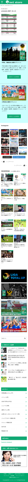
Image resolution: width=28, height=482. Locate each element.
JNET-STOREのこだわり (19, 473)
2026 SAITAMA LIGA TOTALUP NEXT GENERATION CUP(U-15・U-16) (17, 357)
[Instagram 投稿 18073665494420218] (23, 151)
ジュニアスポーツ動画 (8, 418)
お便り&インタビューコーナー (11, 414)
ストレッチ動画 (7, 422)
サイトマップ (6, 475)
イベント (5, 397)
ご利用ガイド (10, 473)
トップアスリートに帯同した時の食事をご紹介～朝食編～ (17, 363)
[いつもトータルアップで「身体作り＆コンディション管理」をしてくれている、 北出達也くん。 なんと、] (5, 142)
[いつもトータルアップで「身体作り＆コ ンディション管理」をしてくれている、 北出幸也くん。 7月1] (14, 133)
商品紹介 (5, 431)
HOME (5, 473)
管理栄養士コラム (7, 393)
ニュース (5, 405)
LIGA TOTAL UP (6, 401)
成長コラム (6, 410)
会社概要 (12, 475)
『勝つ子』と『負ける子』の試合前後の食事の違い (17, 378)
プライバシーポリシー (20, 475)
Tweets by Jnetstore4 (6, 442)
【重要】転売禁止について (14, 477)
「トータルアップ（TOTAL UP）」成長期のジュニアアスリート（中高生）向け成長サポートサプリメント (17, 350)
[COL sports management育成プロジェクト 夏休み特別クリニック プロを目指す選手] (5, 133)
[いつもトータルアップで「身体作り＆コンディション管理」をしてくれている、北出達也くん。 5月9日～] (5, 151)
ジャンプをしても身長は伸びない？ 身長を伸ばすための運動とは (17, 371)
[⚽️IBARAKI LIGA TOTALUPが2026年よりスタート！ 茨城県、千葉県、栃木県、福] (14, 151)
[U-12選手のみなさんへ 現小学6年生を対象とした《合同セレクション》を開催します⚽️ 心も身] (23, 133)
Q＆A (4, 426)
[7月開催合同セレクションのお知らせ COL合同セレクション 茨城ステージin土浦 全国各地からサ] (23, 142)
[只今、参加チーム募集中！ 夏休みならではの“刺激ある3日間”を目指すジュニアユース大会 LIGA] (14, 142)
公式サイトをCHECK (14, 76)
